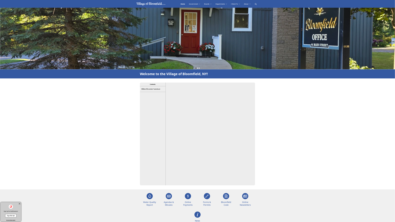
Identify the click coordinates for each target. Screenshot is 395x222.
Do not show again (10, 220)
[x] (19, 203)
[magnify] (256, 4)
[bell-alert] (11, 207)
